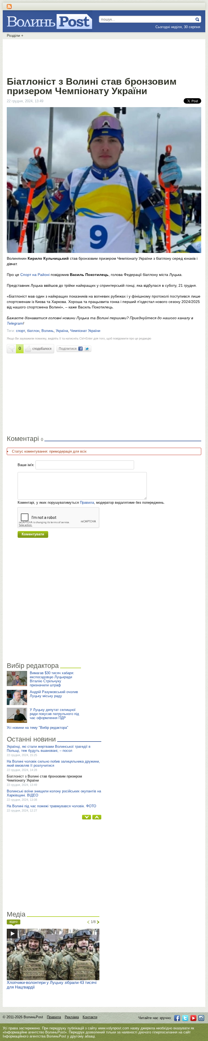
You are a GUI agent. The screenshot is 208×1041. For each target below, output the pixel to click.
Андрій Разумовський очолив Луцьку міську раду (54, 694)
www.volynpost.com (113, 1028)
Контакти (90, 1017)
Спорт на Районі (35, 274)
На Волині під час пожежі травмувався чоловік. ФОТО (51, 806)
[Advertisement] (104, 56)
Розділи (15, 35)
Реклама (72, 1017)
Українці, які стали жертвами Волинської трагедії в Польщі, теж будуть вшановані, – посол (48, 748)
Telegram (15, 323)
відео (13, 922)
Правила (87, 502)
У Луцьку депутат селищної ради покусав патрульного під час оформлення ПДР (54, 714)
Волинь (47, 331)
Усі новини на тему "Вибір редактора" (37, 728)
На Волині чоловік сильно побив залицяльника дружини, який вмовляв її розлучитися (53, 763)
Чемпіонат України (85, 331)
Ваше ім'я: (26, 465)
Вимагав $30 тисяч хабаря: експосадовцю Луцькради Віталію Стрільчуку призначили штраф (52, 679)
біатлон (33, 331)
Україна (62, 331)
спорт (20, 331)
